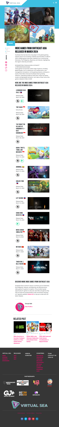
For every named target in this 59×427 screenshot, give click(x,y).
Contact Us (52, 355)
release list (30, 294)
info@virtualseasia (21, 413)
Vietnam (39, 364)
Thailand (39, 359)
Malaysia (39, 361)
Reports (5, 359)
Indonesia (39, 355)
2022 (15, 357)
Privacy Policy (39, 413)
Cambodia (39, 367)
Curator (28, 355)
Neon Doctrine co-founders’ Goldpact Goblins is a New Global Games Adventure (19, 340)
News (4, 355)
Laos (38, 371)
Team (50, 353)
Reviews (4, 357)
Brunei (38, 366)
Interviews (5, 361)
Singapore (39, 357)
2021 (15, 359)
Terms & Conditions (30, 413)
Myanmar (39, 369)
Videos (27, 353)
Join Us (50, 357)
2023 (15, 355)
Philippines (40, 362)
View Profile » (29, 306)
